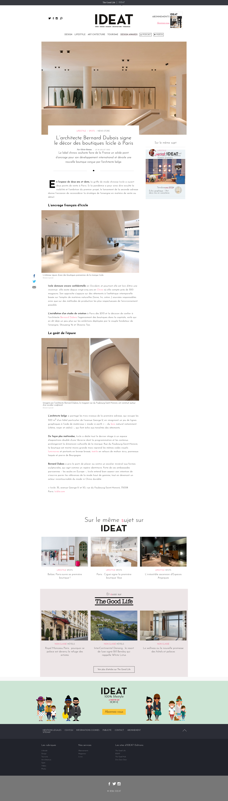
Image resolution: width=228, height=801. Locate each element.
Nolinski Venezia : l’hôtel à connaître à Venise (160, 168)
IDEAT (122, 2)
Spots (92, 131)
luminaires (53, 451)
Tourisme (112, 35)
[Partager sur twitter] (34, 281)
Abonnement (134, 730)
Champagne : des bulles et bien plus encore (169, 180)
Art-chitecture (96, 35)
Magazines (82, 754)
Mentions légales (52, 730)
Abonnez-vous (114, 711)
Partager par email (34, 287)
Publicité (107, 730)
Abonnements (83, 750)
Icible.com (59, 491)
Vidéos (159, 35)
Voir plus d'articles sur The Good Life (114, 669)
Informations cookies (87, 730)
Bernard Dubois (68, 317)
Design (68, 35)
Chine (100, 290)
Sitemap (47, 732)
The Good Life (109, 2)
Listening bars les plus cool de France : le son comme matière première (169, 156)
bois (113, 424)
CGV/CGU (69, 730)
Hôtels (71, 644)
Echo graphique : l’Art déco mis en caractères (159, 192)
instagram (57, 18)
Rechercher (61, 18)
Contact (119, 730)
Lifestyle (80, 35)
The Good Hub (120, 757)
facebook (53, 18)
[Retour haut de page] (185, 730)
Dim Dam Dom (121, 760)
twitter (49, 18)
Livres (80, 757)
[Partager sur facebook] (34, 275)
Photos (43, 769)
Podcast (146, 35)
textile (95, 451)
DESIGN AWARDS (128, 35)
